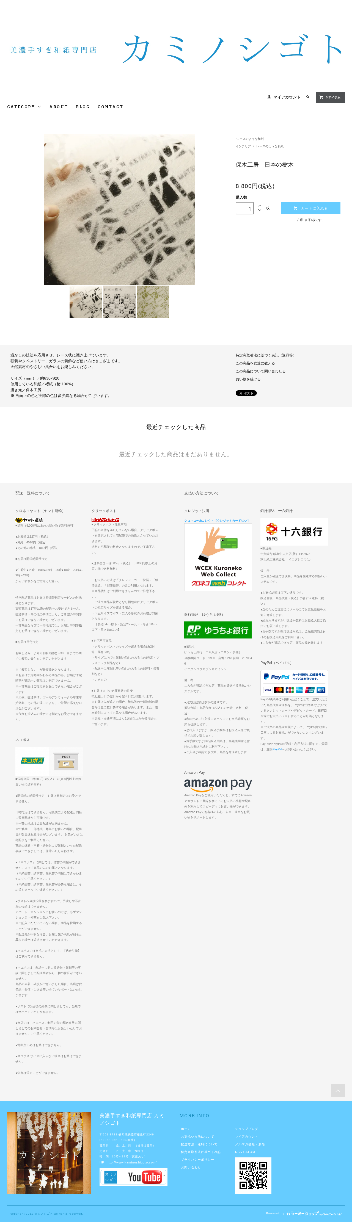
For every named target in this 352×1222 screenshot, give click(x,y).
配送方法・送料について (199, 1144)
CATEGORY (22, 106)
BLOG (83, 106)
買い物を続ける (248, 379)
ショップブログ (246, 1128)
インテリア (244, 146)
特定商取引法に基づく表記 (201, 1152)
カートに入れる (314, 208)
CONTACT (110, 106)
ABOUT (58, 106)
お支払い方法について (197, 1136)
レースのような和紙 (250, 138)
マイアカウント (287, 97)
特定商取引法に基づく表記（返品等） (266, 355)
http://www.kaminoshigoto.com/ (132, 1162)
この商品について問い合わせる (261, 371)
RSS (238, 1152)
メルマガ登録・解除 (250, 1144)
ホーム (186, 1128)
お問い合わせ (191, 1167)
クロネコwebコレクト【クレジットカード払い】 (217, 520)
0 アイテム (333, 97)
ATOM (250, 1152)
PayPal (277, 749)
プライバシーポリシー (197, 1159)
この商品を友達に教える (255, 363)
